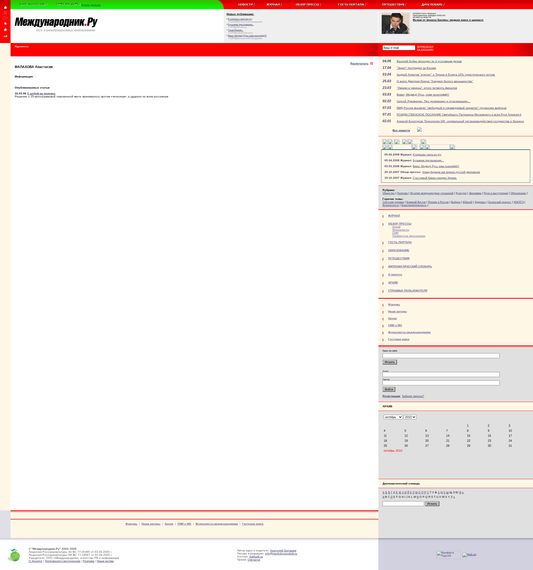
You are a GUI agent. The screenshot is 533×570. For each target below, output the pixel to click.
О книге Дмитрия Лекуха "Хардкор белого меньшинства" (435, 81)
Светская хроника (393, 202)
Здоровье (480, 202)
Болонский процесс (499, 202)
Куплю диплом (90, 4)
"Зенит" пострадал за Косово (416, 67)
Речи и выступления (496, 193)
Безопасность (391, 205)
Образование (518, 193)
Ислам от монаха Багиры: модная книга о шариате (448, 19)
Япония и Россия (438, 202)
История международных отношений (431, 193)
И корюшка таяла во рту (427, 154)
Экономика (475, 193)
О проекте (35, 561)
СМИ (395, 232)
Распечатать (359, 63)
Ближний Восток (416, 202)
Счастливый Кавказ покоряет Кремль (435, 178)
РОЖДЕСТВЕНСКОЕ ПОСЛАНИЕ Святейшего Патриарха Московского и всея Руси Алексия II (459, 114)
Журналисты (400, 229)
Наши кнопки (105, 561)
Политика (402, 193)
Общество (388, 193)
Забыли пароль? (413, 396)
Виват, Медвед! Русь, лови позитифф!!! (423, 94)
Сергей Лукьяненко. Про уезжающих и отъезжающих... (433, 101)
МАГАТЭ (519, 202)
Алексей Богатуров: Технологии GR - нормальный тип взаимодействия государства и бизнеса (460, 121)
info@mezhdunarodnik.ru (281, 553)
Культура (461, 193)
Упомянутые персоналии (408, 235)
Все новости (401, 130)
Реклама (88, 561)
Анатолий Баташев (283, 550)
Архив (396, 226)
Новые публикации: (240, 14)
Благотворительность (414, 205)
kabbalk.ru (256, 556)
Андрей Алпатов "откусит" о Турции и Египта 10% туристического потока (446, 74)
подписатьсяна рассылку (425, 48)
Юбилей (467, 202)
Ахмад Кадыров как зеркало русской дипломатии (451, 172)
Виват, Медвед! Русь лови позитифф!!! (436, 166)
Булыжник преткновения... (428, 160)
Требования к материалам (62, 561)
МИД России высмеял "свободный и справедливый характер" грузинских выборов (451, 107)
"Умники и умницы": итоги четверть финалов (427, 87)
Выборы (455, 202)
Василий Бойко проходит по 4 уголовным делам (429, 61)
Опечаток (254, 559)
